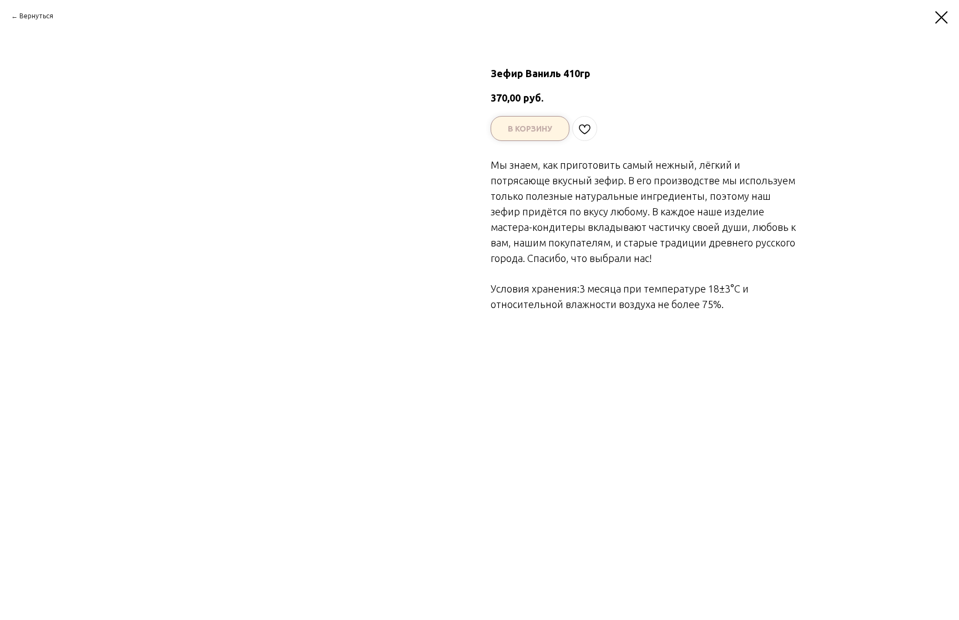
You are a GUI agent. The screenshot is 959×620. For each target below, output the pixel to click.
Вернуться (36, 15)
